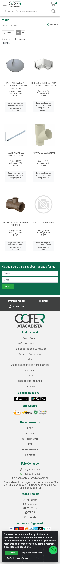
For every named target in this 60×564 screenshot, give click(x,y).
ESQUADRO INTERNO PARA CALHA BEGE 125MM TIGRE (43, 84)
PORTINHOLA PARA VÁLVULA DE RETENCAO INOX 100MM (15, 86)
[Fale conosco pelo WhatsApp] (53, 550)
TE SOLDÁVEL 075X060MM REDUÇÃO (15, 223)
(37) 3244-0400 (32, 473)
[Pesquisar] (54, 11)
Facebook (31, 504)
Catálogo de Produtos (30, 380)
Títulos (45, 301)
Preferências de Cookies (18, 558)
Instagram (31, 499)
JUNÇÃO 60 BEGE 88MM (44, 153)
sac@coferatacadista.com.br (31, 478)
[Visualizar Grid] (18, 32)
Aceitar (11, 553)
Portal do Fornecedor (30, 354)
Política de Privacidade (30, 343)
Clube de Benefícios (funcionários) (30, 364)
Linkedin (32, 517)
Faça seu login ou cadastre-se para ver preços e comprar (15, 106)
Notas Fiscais (18, 306)
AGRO (30, 428)
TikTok (31, 512)
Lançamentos (30, 370)
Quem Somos (30, 338)
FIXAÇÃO (30, 455)
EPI (30, 444)
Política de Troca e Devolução (30, 349)
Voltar (53, 24)
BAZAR (30, 433)
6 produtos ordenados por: (14, 39)
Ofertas (30, 375)
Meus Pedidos (18, 301)
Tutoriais (30, 386)
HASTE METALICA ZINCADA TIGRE (15, 154)
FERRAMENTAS (30, 449)
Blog (30, 359)
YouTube (32, 508)
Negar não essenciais (32, 553)
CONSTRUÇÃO (30, 439)
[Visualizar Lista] (22, 32)
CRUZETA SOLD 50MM (43, 222)
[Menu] (4, 4)
